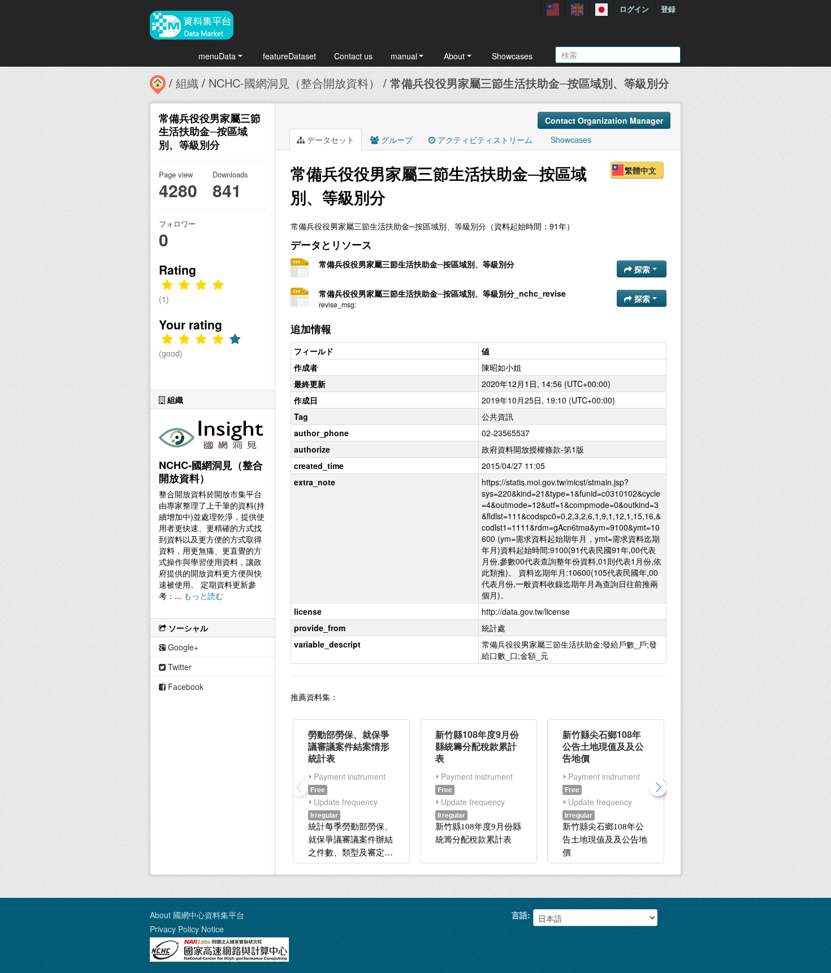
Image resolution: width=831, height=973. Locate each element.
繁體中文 (640, 170)
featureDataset (289, 56)
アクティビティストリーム (484, 139)
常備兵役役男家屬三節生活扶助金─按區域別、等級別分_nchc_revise (442, 293)
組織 (187, 83)
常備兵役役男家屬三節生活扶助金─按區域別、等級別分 (529, 83)
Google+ (182, 647)
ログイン (634, 8)
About (454, 56)
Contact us (353, 56)
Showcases (512, 56)
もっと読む (203, 595)
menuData (217, 56)
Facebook (185, 686)
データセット (329, 139)
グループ (396, 139)
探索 (642, 269)
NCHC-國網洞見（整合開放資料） (294, 83)
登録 (668, 8)
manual (404, 56)
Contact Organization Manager (604, 120)
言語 (519, 914)
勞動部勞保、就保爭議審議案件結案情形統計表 (348, 746)
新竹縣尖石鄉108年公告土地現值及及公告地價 (603, 746)
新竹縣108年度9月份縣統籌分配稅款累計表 (477, 746)
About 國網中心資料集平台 (197, 914)
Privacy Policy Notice (187, 929)
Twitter (179, 666)
